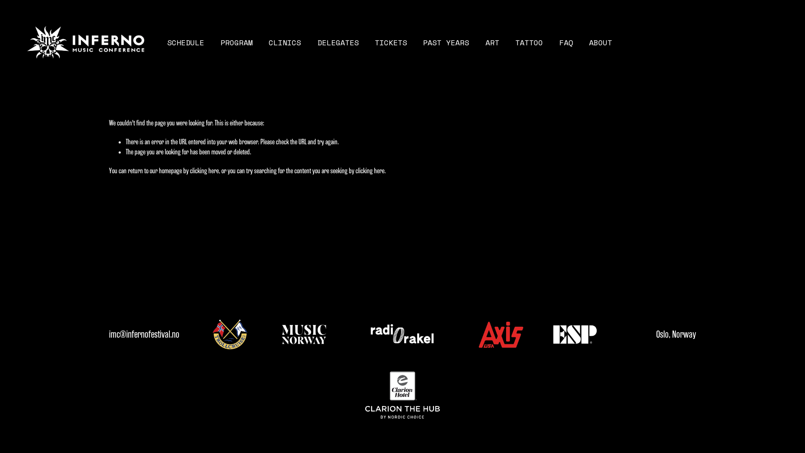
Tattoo (529, 42)
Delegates (338, 42)
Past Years (446, 42)
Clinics (285, 42)
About (600, 42)
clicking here (204, 171)
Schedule (185, 42)
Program (237, 42)
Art (492, 42)
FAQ (566, 42)
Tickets (391, 42)
